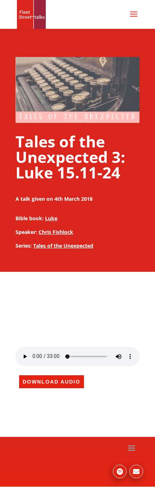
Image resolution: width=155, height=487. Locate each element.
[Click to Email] (136, 471)
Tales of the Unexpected (63, 245)
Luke (51, 218)
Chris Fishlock (56, 232)
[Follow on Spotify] (120, 471)
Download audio (51, 382)
